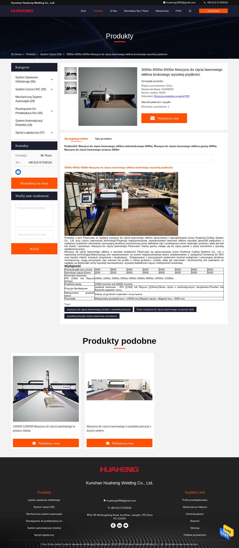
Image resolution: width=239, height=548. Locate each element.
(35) (30, 89)
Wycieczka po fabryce (195, 507)
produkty (31, 54)
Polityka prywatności (195, 534)
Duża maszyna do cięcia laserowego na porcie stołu (165, 309)
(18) (29, 122)
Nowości (194, 521)
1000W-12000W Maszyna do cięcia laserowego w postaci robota (44, 428)
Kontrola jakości (195, 514)
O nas (113, 10)
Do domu (16, 54)
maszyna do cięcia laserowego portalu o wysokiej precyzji (98, 309)
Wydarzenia (162, 10)
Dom (83, 10)
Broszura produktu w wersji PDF (172, 96)
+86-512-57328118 (217, 2)
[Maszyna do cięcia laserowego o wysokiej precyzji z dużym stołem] (120, 389)
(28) (28, 99)
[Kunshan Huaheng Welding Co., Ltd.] (22, 11)
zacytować (213, 10)
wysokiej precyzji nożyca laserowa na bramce (92, 316)
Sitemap (194, 527)
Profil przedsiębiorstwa (194, 500)
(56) (26, 79)
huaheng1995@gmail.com (181, 2)
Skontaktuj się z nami (136, 10)
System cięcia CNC (51, 54)
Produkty (98, 10)
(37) (29, 132)
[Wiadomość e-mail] (18, 172)
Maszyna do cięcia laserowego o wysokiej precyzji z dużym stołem (119, 428)
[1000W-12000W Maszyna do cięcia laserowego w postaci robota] (46, 389)
